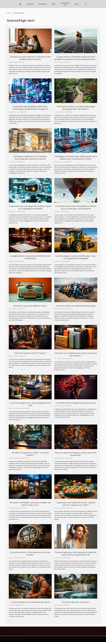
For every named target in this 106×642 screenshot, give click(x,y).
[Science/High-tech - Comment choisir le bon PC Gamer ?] (30, 337)
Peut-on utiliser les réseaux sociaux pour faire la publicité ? (75, 454)
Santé (53, 4)
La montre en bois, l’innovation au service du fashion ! (30, 553)
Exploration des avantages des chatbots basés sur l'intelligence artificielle (30, 207)
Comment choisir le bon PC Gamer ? (30, 353)
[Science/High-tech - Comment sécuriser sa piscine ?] (75, 586)
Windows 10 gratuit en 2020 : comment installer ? (30, 454)
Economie (30, 4)
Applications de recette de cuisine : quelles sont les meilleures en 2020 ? (75, 503)
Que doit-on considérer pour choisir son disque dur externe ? (76, 354)
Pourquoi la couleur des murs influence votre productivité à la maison (30, 58)
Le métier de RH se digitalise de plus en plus (76, 402)
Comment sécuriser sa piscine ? (76, 602)
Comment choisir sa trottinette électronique (76, 305)
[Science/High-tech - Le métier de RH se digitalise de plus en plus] (75, 387)
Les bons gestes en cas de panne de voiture (30, 602)
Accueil (9, 13)
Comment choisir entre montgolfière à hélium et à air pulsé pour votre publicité (75, 207)
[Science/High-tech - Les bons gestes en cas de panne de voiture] (30, 586)
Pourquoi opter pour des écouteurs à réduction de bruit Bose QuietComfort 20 (76, 553)
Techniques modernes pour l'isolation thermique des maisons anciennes (30, 157)
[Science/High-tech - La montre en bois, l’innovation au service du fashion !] (30, 536)
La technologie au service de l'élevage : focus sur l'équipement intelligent (76, 257)
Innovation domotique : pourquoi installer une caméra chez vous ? (30, 503)
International (42, 4)
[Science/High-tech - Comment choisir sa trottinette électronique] (75, 289)
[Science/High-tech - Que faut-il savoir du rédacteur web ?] (30, 289)
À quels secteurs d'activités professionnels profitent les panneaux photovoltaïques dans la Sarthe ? (75, 59)
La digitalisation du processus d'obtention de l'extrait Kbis (30, 257)
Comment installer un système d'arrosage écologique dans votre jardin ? (76, 107)
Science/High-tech (65, 4)
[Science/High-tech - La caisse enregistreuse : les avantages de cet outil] (30, 387)
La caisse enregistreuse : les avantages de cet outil (30, 404)
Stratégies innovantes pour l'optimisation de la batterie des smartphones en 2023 (76, 157)
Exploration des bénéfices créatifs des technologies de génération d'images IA (30, 107)
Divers (77, 4)
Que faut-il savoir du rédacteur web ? (30, 305)
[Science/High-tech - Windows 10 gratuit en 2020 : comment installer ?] (30, 436)
